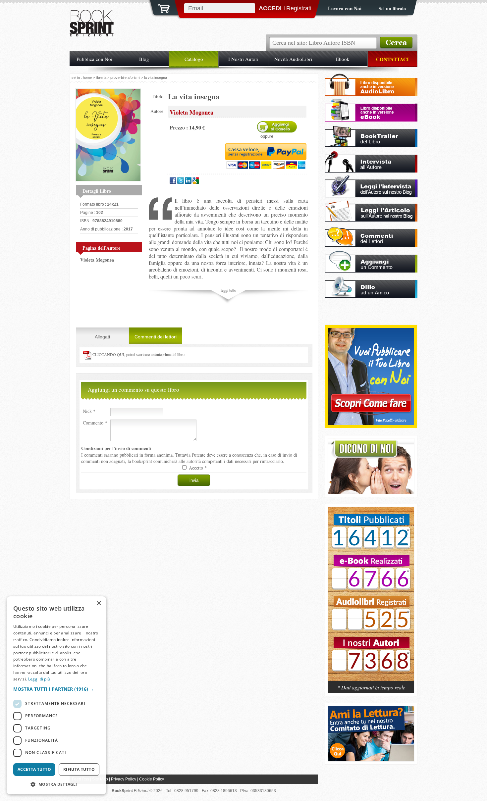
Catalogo (194, 59)
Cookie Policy (151, 779)
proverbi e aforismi (125, 77)
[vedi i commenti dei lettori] (371, 245)
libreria (101, 77)
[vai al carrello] (160, 8)
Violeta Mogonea (97, 259)
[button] (56, 689)
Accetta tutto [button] (34, 769)
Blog (144, 59)
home (87, 77)
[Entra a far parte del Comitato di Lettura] (371, 759)
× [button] (98, 603)
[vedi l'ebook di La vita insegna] (371, 120)
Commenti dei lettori (156, 336)
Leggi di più (39, 679)
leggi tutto (228, 290)
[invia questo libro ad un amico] (371, 296)
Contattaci (392, 59)
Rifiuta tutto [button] (79, 769)
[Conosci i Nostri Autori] (371, 597)
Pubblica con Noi (94, 59)
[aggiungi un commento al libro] (371, 271)
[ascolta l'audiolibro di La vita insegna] (371, 94)
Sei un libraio (392, 8)
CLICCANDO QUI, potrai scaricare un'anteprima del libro (138, 354)
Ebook (343, 59)
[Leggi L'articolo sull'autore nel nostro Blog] (371, 220)
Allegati (102, 336)
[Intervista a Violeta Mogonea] (371, 171)
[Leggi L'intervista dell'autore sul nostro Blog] (371, 195)
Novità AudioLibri (293, 59)
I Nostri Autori (243, 59)
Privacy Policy (123, 779)
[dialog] (56, 695)
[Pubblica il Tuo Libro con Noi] (371, 423)
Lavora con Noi (344, 8)
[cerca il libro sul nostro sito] (396, 43)
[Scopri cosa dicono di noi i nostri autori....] (371, 492)
